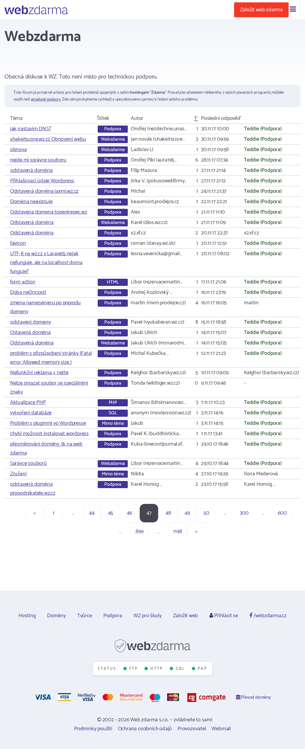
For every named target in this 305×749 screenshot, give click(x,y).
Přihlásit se (225, 615)
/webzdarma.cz (269, 615)
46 (129, 513)
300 (244, 513)
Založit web (185, 615)
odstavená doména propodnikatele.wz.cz (32, 489)
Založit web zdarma (261, 9)
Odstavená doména (32, 222)
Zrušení (18, 473)
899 (139, 531)
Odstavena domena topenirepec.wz (48, 212)
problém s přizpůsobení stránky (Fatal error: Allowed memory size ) (51, 358)
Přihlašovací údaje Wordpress (42, 180)
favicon (18, 243)
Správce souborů (28, 463)
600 (282, 513)
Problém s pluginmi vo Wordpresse (48, 423)
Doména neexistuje (31, 201)
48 (168, 513)
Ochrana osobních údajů (145, 728)
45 (110, 513)
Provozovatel (192, 728)
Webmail (221, 728)
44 (91, 513)
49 (187, 513)
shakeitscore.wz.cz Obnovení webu (48, 139)
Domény (56, 615)
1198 (177, 531)
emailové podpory (46, 99)
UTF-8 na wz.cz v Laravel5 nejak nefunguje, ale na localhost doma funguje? (46, 262)
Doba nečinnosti (28, 292)
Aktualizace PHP (28, 402)
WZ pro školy (147, 615)
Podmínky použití (93, 728)
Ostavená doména (30, 332)
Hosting (27, 615)
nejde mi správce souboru (38, 160)
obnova (18, 149)
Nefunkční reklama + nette (39, 372)
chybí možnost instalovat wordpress (49, 433)
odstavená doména (31, 170)
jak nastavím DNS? (30, 128)
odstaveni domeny (30, 322)
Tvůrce (84, 615)
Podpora (112, 615)
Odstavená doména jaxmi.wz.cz (44, 191)
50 (206, 513)
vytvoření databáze (31, 412)
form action (22, 282)
